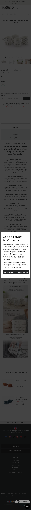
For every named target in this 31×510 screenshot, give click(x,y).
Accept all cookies (22, 272)
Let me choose (9, 272)
